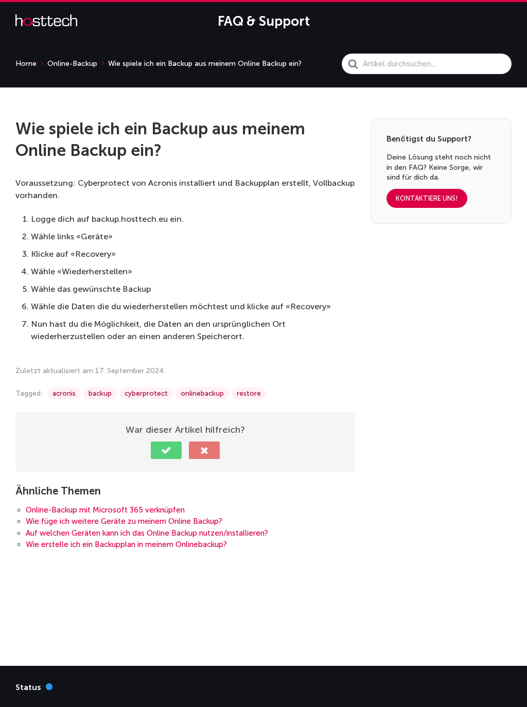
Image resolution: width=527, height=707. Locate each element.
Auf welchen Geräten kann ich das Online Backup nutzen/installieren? (147, 533)
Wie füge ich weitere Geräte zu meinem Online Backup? (124, 521)
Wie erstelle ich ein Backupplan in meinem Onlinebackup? (126, 544)
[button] (166, 450)
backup (100, 393)
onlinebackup (202, 393)
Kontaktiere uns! (427, 198)
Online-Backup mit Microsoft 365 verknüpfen (105, 510)
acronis (64, 393)
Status (33, 686)
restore (249, 393)
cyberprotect (146, 393)
